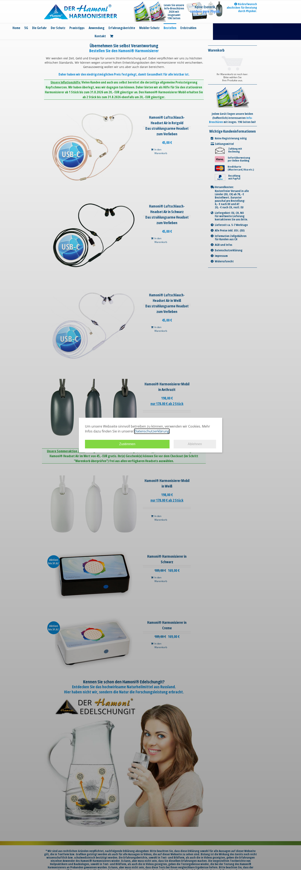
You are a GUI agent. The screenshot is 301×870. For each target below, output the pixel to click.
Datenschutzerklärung (152, 431)
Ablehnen (195, 444)
